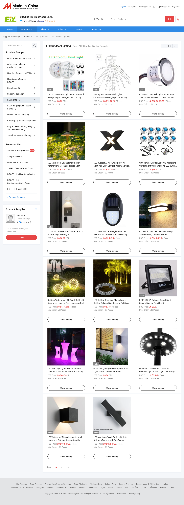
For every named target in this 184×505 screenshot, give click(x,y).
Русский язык (61, 487)
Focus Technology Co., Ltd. (73, 493)
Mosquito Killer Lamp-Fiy (18, 114)
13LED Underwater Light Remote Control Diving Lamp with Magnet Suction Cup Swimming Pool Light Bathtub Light (65, 97)
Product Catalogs (17, 197)
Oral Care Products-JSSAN (19, 58)
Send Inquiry (66, 114)
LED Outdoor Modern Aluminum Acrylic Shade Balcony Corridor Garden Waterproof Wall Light (156, 234)
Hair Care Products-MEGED (19, 73)
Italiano (73, 487)
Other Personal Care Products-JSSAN (16, 66)
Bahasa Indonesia (167, 487)
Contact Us (96, 29)
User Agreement (108, 493)
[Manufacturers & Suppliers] (21, 5)
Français (50, 487)
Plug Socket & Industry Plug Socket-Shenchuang (19, 128)
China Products (36, 484)
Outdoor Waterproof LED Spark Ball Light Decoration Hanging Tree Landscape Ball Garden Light (65, 303)
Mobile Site (154, 484)
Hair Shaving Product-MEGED (17, 80)
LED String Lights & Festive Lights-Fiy (19, 107)
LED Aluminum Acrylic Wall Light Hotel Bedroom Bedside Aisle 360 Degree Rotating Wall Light (110, 440)
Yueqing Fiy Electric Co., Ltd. (36, 16)
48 (68, 467)
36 (62, 467)
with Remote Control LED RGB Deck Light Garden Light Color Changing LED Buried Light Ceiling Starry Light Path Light (157, 165)
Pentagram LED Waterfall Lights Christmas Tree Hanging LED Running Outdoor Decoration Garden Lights (110, 97)
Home (10, 29)
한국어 (110, 487)
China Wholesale (80, 484)
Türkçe (143, 487)
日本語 (119, 487)
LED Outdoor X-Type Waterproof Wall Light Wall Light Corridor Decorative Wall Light (111, 165)
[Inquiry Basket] (154, 6)
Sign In (123, 6)
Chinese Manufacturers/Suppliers (58, 484)
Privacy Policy (134, 493)
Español (29, 487)
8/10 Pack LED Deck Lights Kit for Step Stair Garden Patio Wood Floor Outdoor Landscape (156, 97)
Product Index (141, 484)
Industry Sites (110, 484)
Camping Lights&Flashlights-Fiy (21, 120)
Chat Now (25, 222)
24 (56, 467)
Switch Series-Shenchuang (19, 135)
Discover (78, 29)
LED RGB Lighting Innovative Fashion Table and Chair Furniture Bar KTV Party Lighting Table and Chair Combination (65, 371)
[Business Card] (36, 209)
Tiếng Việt (153, 487)
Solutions (62, 29)
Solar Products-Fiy (15, 93)
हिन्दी (126, 487)
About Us (45, 29)
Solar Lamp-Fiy (14, 88)
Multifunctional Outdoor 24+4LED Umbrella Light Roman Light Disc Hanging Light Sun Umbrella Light (157, 371)
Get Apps (164, 6)
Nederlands (93, 487)
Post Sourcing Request (178, 19)
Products (28, 29)
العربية (102, 487)
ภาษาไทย (134, 487)
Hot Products (21, 484)
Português (40, 487)
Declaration (121, 493)
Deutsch (82, 487)
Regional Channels (126, 484)
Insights (165, 484)
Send (21, 237)
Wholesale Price (96, 484)
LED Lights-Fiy (13, 99)
